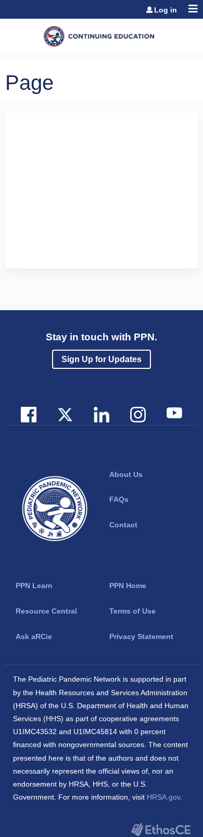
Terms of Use (132, 611)
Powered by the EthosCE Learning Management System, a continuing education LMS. (161, 829)
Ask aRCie (34, 636)
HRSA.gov (163, 797)
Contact (123, 525)
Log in (165, 10)
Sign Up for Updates (101, 359)
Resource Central (46, 611)
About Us (126, 474)
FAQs (119, 499)
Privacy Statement (141, 636)
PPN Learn (34, 585)
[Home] (101, 33)
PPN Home (127, 585)
